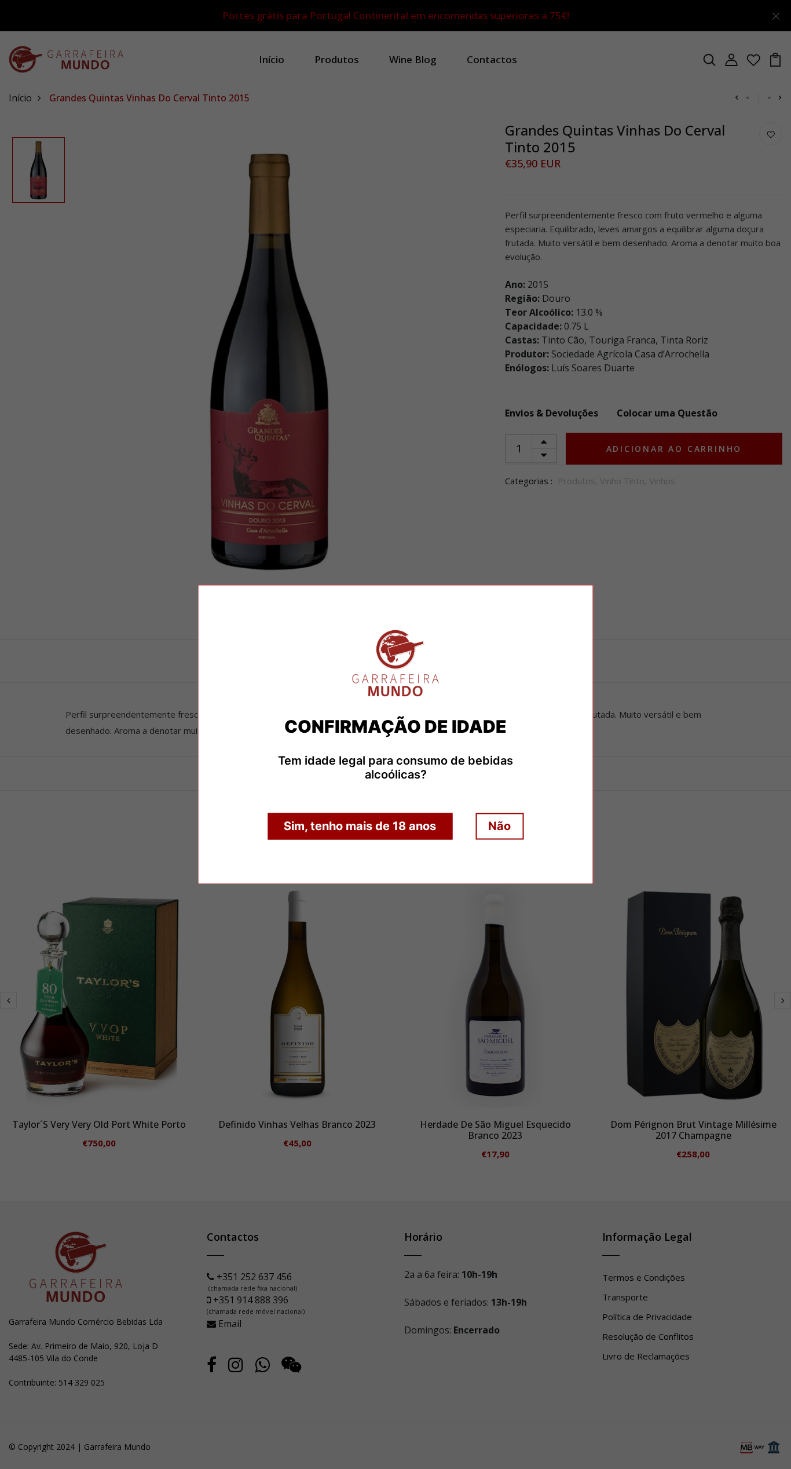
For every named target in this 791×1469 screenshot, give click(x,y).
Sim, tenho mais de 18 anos (360, 827)
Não (499, 827)
